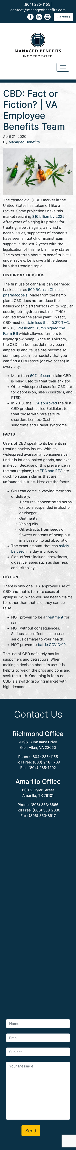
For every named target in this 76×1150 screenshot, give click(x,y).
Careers (63, 17)
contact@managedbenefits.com (38, 10)
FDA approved (44, 403)
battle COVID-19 (52, 645)
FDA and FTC (51, 471)
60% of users (41, 376)
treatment (54, 617)
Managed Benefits (24, 142)
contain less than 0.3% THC (45, 322)
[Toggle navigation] (63, 67)
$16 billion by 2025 (48, 216)
